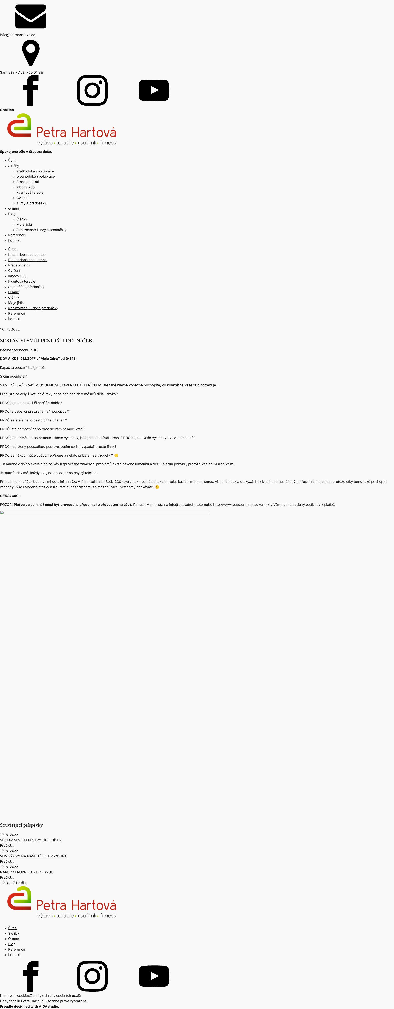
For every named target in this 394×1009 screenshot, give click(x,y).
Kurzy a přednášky (31, 203)
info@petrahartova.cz (17, 35)
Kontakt (14, 241)
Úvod (12, 160)
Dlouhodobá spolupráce (35, 176)
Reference (16, 235)
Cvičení (22, 198)
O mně (13, 208)
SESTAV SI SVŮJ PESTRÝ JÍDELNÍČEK (31, 840)
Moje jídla (24, 224)
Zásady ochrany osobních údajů (55, 996)
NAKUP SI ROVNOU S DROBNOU (27, 872)
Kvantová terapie (30, 192)
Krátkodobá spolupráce (35, 171)
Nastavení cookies (15, 996)
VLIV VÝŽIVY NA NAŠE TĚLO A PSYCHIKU (34, 856)
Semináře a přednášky (26, 287)
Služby (13, 166)
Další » (21, 883)
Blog (11, 214)
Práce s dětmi (27, 182)
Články (21, 219)
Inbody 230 (25, 187)
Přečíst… (7, 845)
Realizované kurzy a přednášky (41, 230)
